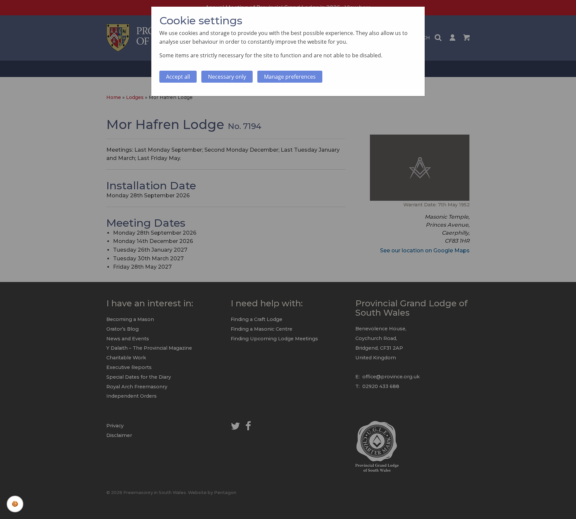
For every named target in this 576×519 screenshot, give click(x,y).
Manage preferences (290, 76)
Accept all (178, 76)
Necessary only (227, 76)
